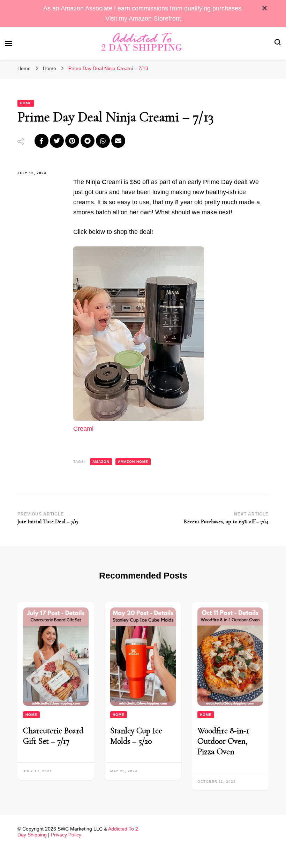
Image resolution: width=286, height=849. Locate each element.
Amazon (101, 462)
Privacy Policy (66, 834)
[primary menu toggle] (8, 43)
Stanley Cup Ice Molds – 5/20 (136, 736)
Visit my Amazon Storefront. (144, 18)
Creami (83, 428)
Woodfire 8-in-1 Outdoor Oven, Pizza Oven (223, 741)
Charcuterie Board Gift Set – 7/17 (53, 736)
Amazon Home (133, 462)
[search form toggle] (277, 43)
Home (26, 103)
